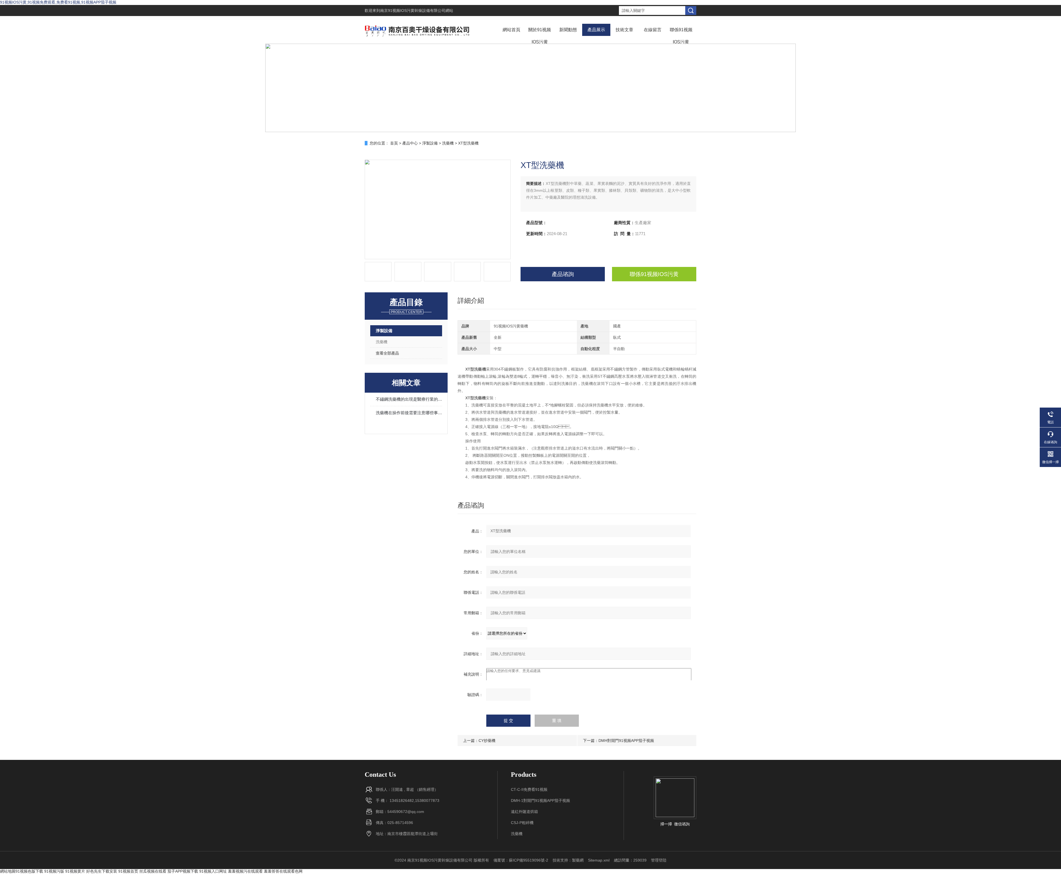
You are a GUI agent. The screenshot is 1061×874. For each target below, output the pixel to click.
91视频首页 (128, 871)
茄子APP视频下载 (182, 871)
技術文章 (624, 29)
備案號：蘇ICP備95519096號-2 (520, 860)
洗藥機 (448, 143)
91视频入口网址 (213, 871)
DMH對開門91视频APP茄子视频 (626, 740)
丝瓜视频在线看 (152, 871)
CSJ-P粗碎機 (522, 822)
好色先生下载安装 (101, 871)
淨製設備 (430, 143)
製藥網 (578, 860)
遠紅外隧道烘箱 (524, 811)
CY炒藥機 (487, 740)
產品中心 (410, 143)
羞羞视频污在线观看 (245, 871)
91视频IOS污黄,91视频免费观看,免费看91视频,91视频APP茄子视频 (58, 2)
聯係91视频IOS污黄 (681, 35)
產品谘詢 (563, 274)
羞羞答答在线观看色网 (283, 871)
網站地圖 (7, 871)
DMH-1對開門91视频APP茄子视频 (540, 800)
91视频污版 (54, 871)
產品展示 (596, 29)
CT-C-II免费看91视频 (529, 789)
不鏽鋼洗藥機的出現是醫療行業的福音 (409, 399)
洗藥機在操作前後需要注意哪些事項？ (409, 412)
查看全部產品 (387, 353)
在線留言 (652, 29)
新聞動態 (568, 29)
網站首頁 (511, 29)
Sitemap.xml (599, 860)
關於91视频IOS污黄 (539, 35)
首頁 (394, 143)
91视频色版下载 (29, 871)
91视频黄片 (75, 871)
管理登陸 (658, 860)
